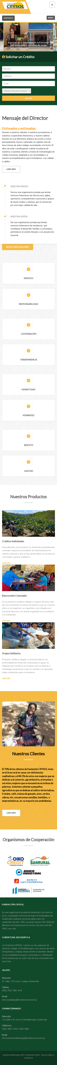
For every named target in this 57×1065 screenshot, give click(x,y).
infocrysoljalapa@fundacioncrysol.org (19, 1000)
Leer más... (7, 961)
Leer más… (12, 928)
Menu (51, 18)
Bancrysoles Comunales (14, 595)
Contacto (8, 18)
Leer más (11, 169)
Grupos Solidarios (11, 653)
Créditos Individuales (13, 541)
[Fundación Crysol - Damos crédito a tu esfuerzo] (15, 5)
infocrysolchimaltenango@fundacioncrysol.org (23, 1038)
